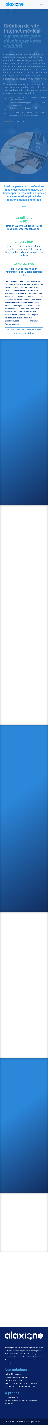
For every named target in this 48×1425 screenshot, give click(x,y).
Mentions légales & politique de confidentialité (21, 1400)
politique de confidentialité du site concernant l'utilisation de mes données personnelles (23, 479)
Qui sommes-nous (11, 1397)
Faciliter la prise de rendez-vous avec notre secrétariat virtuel (24, 331)
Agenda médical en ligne (13, 1380)
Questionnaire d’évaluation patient (17, 1377)
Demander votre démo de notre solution (20, 996)
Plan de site (9, 1403)
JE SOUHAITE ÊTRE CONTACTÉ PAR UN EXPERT (24, 1242)
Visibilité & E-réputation (13, 1374)
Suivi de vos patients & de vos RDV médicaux (21, 1383)
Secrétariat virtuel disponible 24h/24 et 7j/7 (20, 1386)
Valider (24, 490)
